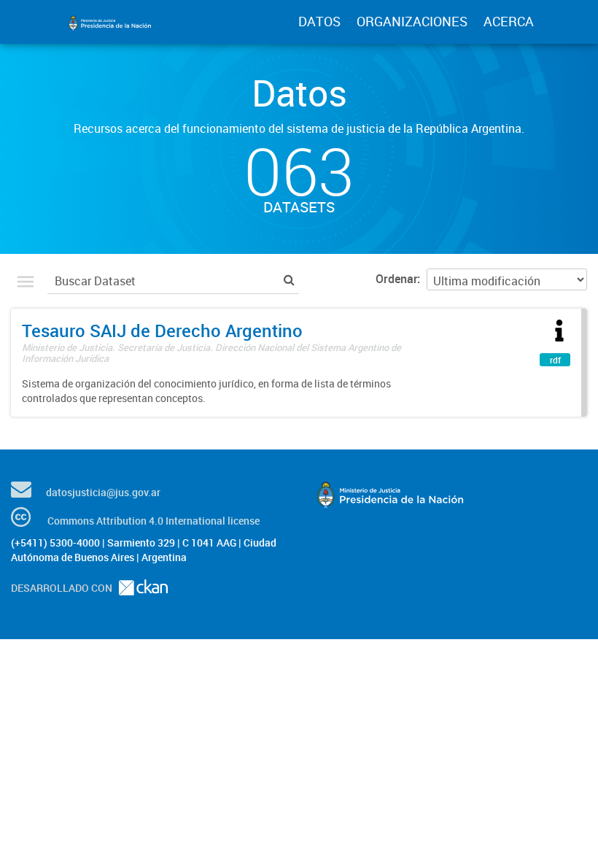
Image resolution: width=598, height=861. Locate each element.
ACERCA (509, 21)
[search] (289, 279)
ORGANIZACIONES (412, 21)
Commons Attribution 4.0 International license (153, 521)
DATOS (319, 21)
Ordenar (396, 278)
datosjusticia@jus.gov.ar (103, 492)
